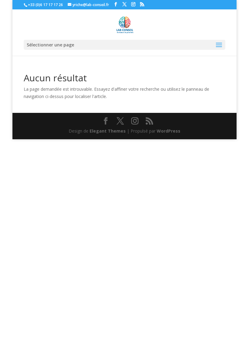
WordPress (168, 131)
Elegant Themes (108, 131)
